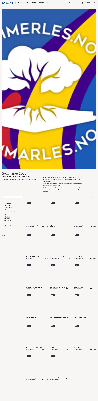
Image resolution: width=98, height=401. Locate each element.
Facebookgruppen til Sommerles (57, 189)
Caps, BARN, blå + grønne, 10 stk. (34, 287)
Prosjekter (34, 2)
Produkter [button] (20, 2)
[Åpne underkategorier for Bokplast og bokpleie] (4, 213)
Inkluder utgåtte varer (9, 225)
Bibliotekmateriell (13, 7)
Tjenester (28, 2)
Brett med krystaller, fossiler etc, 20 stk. (60, 317)
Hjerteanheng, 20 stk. (31, 317)
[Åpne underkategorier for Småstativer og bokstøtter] (4, 211)
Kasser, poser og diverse (10, 214)
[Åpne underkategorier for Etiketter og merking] (4, 207)
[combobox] (74, 2)
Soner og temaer (7, 220)
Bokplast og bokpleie (9, 212)
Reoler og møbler (7, 218)
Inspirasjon (41, 2)
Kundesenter (48, 2)
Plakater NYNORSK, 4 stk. (32, 378)
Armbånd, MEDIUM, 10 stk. (32, 257)
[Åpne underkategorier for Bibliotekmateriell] (2, 203)
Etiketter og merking (9, 207)
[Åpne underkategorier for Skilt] (4, 209)
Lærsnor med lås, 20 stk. (80, 317)
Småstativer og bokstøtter (11, 211)
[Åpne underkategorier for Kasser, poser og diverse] (4, 214)
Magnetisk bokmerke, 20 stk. (57, 257)
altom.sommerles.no (50, 188)
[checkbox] (2, 225)
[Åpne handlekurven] (94, 2)
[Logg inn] (88, 2)
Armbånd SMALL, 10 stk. (80, 225)
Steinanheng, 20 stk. (79, 287)
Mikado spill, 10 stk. (79, 257)
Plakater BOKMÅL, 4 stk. (80, 347)
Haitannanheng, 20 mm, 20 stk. (33, 225)
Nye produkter (8, 205)
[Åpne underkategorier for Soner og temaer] (2, 220)
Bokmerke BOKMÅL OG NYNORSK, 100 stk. (60, 378)
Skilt (6, 209)
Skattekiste (53, 347)
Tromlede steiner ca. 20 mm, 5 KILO (34, 347)
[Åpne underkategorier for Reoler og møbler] (2, 218)
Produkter (4, 7)
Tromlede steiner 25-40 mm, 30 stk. (58, 287)
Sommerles (22, 7)
